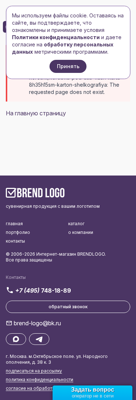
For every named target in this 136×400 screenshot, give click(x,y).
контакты (15, 241)
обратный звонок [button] (68, 306)
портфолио (18, 232)
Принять (68, 66)
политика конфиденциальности (39, 379)
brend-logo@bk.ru (37, 323)
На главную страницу (36, 113)
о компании (80, 232)
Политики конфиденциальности (56, 37)
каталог (76, 223)
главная (14, 223)
